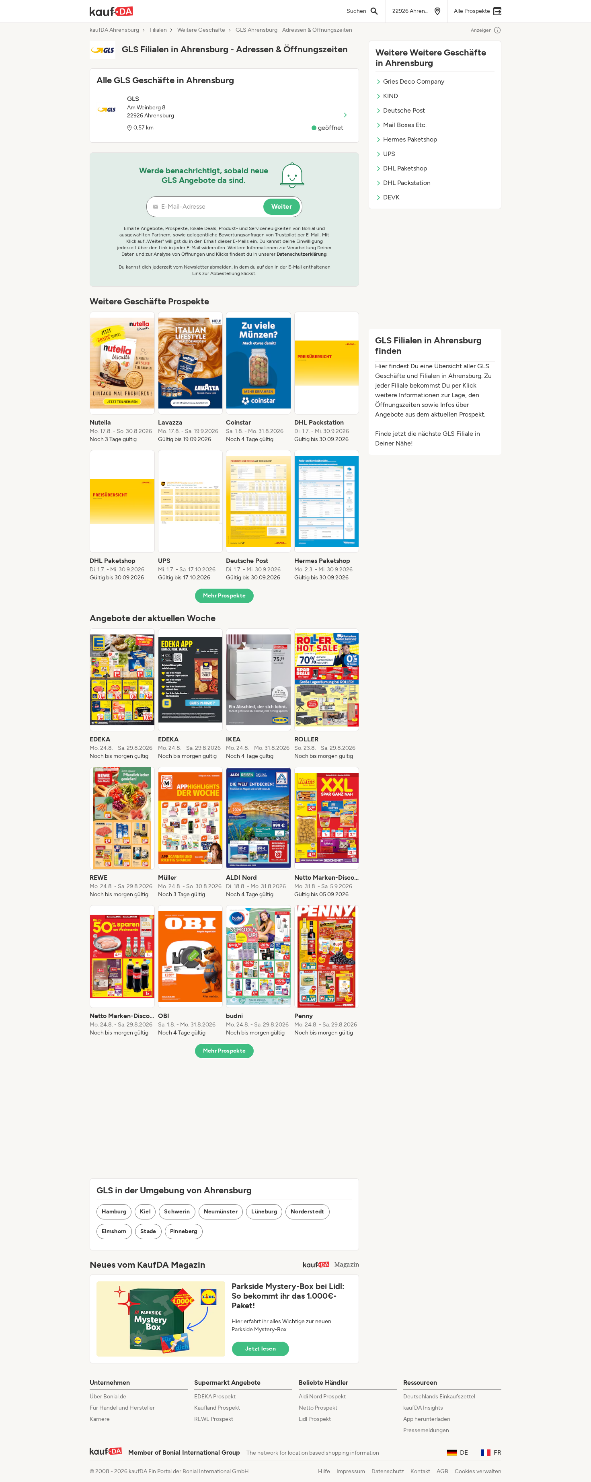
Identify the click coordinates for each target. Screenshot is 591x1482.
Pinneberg (183, 1231)
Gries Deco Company (413, 81)
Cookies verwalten (478, 1471)
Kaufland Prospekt (217, 1407)
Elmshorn (114, 1231)
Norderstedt (307, 1211)
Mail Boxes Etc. (405, 125)
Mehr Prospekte (224, 595)
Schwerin (177, 1211)
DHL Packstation (407, 183)
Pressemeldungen (426, 1430)
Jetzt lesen (260, 1348)
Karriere (100, 1419)
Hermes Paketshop (410, 139)
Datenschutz (387, 1471)
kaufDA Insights (423, 1407)
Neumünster (221, 1211)
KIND (390, 96)
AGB (442, 1471)
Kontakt (420, 1471)
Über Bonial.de (108, 1396)
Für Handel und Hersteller (122, 1407)
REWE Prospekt (213, 1419)
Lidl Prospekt (315, 1419)
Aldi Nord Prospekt (322, 1396)
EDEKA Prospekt (215, 1396)
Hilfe (324, 1471)
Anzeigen (481, 30)
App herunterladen (426, 1419)
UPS (389, 154)
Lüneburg (264, 1211)
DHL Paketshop (405, 168)
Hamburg (114, 1211)
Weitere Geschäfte (201, 30)
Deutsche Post (404, 110)
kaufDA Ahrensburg (114, 30)
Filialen (158, 30)
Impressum (351, 1471)
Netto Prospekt (318, 1407)
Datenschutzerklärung (301, 254)
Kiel (145, 1211)
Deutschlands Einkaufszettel (439, 1396)
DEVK (391, 197)
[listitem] (122, 377)
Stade (148, 1231)
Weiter (281, 206)
